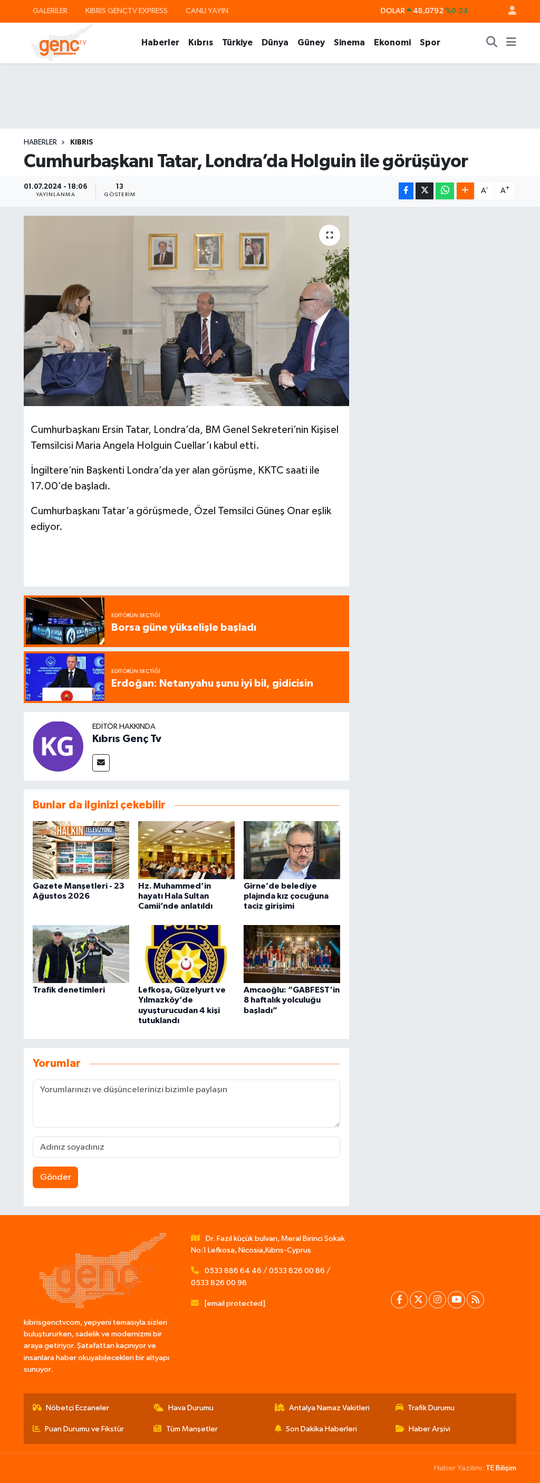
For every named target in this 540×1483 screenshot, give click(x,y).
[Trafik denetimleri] (81, 953)
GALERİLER (50, 11)
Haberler (160, 42)
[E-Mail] (101, 763)
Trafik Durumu (431, 1408)
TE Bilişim (501, 1468)
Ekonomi (392, 42)
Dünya (275, 42)
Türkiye (237, 42)
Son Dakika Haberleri (321, 1429)
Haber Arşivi (429, 1429)
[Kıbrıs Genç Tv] (58, 746)
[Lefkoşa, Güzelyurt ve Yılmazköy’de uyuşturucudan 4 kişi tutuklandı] (186, 953)
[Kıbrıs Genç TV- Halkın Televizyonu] (62, 42)
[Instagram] (437, 1299)
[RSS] (475, 1299)
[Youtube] (456, 1299)
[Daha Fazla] (465, 191)
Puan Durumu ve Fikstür (84, 1429)
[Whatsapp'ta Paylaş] (445, 191)
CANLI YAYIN (207, 11)
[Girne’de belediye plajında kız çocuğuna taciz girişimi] (292, 849)
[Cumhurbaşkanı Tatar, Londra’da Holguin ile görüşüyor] (186, 311)
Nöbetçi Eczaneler (77, 1408)
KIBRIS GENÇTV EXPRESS (126, 11)
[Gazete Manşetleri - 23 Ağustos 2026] (81, 849)
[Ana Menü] (511, 43)
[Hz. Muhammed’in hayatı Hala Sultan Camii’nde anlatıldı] (186, 849)
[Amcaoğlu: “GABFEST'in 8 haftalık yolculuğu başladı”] (292, 953)
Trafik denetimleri (69, 990)
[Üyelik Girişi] (507, 11)
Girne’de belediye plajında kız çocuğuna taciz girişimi (286, 896)
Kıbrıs (200, 42)
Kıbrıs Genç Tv (126, 739)
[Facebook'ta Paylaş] (406, 191)
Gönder (55, 1177)
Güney (311, 42)
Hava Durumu (191, 1408)
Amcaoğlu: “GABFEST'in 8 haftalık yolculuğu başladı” (292, 1000)
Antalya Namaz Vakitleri (329, 1408)
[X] (418, 1299)
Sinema (349, 42)
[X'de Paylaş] (424, 191)
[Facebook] (399, 1299)
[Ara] (492, 43)
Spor (430, 42)
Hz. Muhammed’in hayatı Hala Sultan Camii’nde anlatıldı (175, 896)
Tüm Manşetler (192, 1429)
